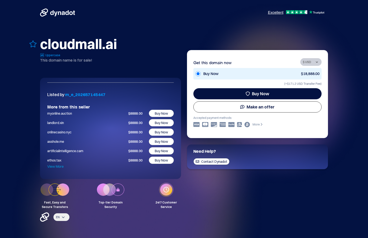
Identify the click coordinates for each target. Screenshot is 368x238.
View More (55, 166)
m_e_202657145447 (85, 94)
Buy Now (260, 93)
